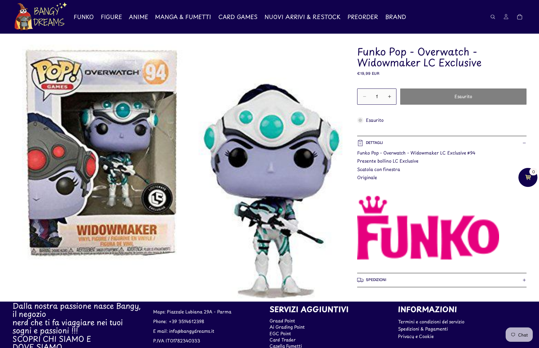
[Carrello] (520, 17)
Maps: (160, 312)
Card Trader (283, 339)
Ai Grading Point (287, 327)
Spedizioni (376, 279)
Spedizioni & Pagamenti (423, 329)
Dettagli (374, 142)
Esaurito (463, 96)
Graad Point (282, 320)
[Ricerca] (493, 17)
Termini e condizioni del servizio (431, 321)
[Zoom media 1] (172, 168)
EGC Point (280, 333)
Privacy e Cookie (416, 336)
